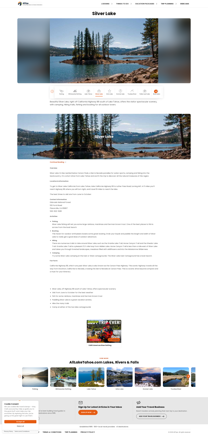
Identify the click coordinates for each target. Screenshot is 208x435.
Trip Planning (71, 432)
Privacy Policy (88, 432)
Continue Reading (57, 162)
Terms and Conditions (22, 431)
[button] (156, 92)
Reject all (20, 426)
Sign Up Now (86, 412)
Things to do (122, 3)
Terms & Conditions (52, 432)
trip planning (167, 3)
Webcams (184, 3)
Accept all (20, 422)
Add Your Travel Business (150, 416)
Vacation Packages (145, 3)
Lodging (105, 3)
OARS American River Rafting (100, 345)
